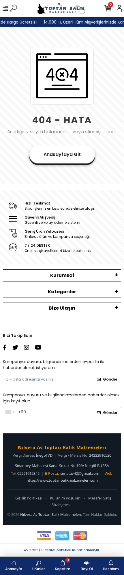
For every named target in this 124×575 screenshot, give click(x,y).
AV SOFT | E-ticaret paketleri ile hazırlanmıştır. (62, 550)
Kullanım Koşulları (65, 498)
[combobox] (9, 412)
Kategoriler (62, 291)
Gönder (110, 379)
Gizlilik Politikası (28, 498)
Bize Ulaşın (62, 308)
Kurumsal (62, 275)
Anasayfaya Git (62, 154)
